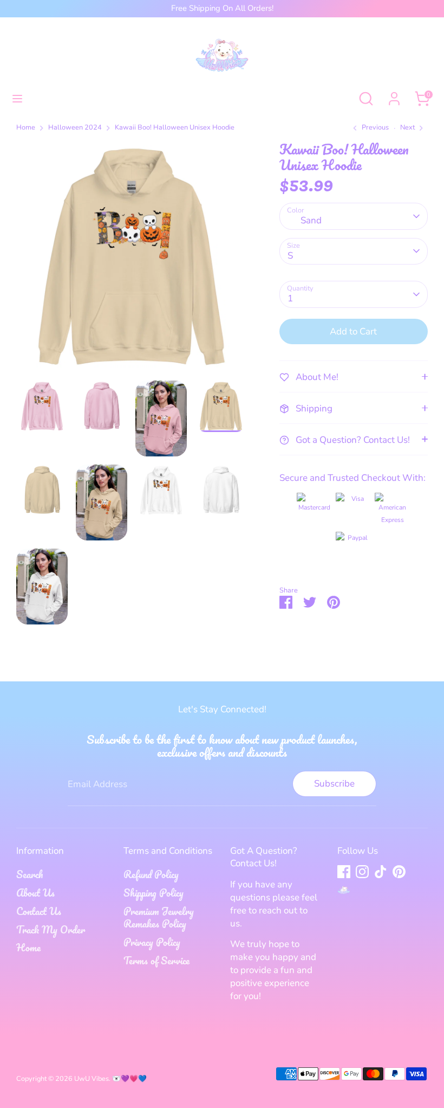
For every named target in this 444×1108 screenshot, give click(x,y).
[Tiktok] (380, 871)
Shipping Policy (153, 893)
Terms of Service (156, 960)
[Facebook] (343, 871)
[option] (131, 261)
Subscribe (334, 783)
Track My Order (50, 930)
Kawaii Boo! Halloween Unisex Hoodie (174, 127)
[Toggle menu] (17, 98)
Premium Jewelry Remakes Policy (158, 917)
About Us (35, 893)
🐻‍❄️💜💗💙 (129, 1079)
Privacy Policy (151, 942)
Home (25, 127)
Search (29, 874)
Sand (311, 220)
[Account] (394, 94)
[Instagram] (362, 871)
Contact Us (38, 911)
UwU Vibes (91, 1079)
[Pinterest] (399, 871)
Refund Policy (151, 874)
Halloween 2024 (75, 127)
